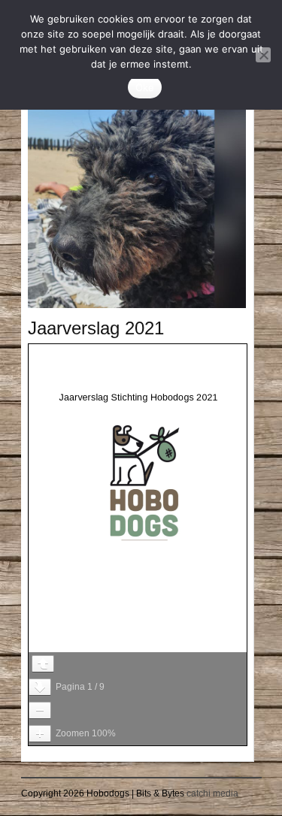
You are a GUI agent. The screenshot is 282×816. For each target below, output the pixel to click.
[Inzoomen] (40, 733)
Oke (145, 87)
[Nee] (263, 54)
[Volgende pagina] (40, 687)
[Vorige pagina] (43, 663)
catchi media (212, 793)
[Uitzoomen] (40, 710)
